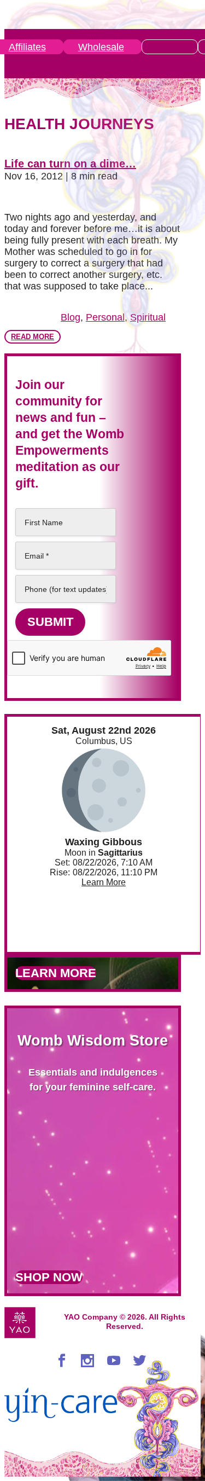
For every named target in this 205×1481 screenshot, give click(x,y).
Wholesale (101, 47)
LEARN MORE (55, 973)
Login (168, 47)
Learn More (103, 882)
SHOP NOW (49, 1277)
